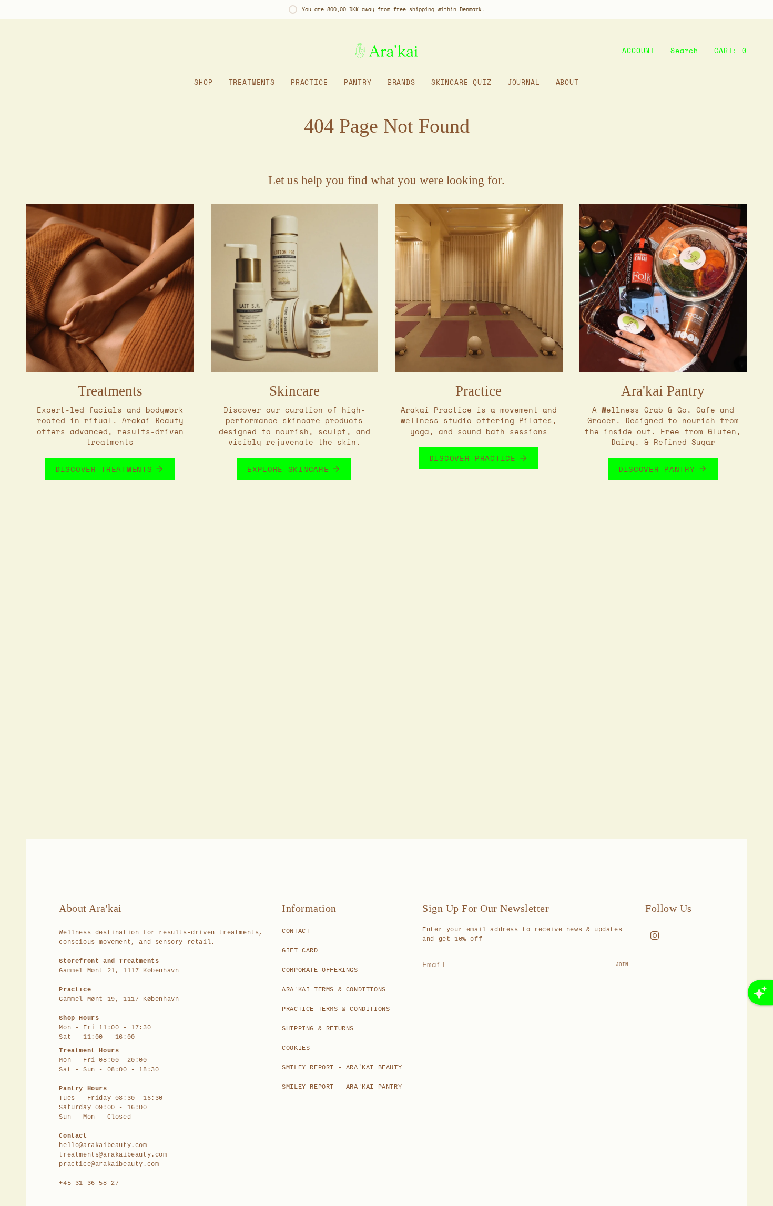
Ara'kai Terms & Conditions (334, 989)
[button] (203, 82)
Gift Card (300, 950)
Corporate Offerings (320, 970)
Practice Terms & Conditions (336, 1009)
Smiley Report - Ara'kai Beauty (342, 1067)
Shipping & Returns (318, 1028)
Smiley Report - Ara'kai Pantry (342, 1087)
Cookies (296, 1048)
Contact (296, 931)
